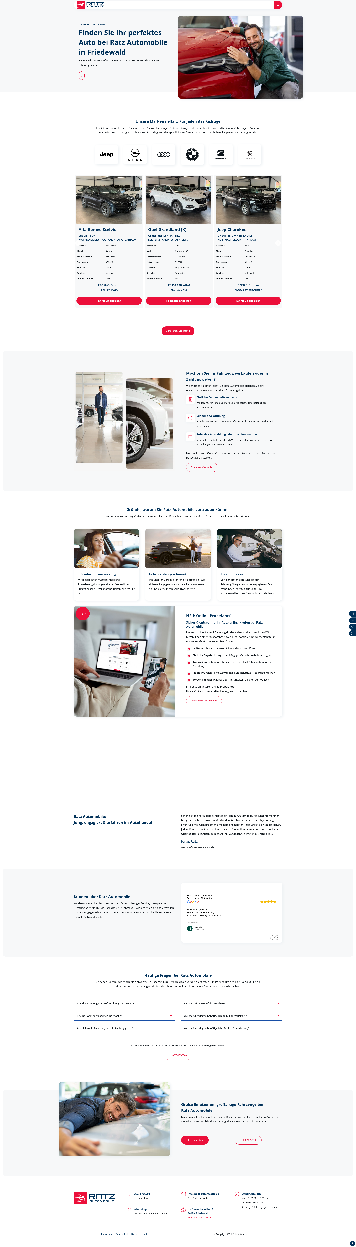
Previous (78, 243)
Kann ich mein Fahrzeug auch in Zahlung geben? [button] (105, 1028)
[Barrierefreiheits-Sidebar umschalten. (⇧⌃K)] (352, 1243)
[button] (277, 937)
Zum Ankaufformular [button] (202, 467)
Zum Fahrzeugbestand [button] (178, 330)
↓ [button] (81, 76)
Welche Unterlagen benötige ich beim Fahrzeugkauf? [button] (215, 1015)
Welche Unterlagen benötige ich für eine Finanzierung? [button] (216, 1028)
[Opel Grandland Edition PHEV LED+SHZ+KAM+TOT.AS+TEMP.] (178, 200)
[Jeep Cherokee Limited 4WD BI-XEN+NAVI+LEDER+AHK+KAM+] (248, 200)
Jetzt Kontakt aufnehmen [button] (204, 700)
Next (278, 243)
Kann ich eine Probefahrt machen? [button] (204, 1003)
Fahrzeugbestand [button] (195, 1140)
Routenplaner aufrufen (200, 1217)
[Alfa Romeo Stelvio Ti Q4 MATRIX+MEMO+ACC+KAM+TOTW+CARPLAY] (109, 200)
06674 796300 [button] (179, 1055)
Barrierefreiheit (139, 1234)
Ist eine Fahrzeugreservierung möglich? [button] (99, 1015)
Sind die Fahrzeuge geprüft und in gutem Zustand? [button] (106, 1003)
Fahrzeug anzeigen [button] (109, 300)
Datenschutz (122, 1234)
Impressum (107, 1234)
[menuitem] (278, 5)
